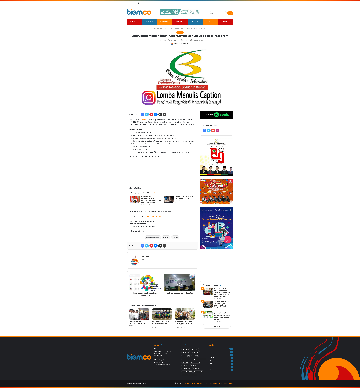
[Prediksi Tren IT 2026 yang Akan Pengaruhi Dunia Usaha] (169, 199)
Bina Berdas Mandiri (153, 237)
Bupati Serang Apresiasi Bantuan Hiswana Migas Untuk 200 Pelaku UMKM (183, 323)
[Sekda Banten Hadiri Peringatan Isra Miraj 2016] (139, 314)
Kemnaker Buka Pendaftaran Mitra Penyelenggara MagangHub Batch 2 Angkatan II (151, 199)
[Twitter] (147, 114)
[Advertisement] (162, 173)
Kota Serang (195, 362)
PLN (184, 375)
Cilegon (185, 352)
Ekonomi (186, 356)
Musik (194, 365)
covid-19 (195, 352)
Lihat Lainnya (216, 326)
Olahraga (186, 368)
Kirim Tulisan (195, 3)
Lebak (185, 365)
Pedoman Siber (205, 3)
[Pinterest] (151, 114)
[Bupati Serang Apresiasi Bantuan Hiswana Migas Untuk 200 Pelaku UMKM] (185, 314)
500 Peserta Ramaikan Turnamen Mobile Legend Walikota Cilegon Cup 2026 (222, 304)
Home (157, 28)
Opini (196, 368)
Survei (211, 370)
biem (225, 22)
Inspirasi (180, 22)
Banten (185, 349)
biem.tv (181, 3)
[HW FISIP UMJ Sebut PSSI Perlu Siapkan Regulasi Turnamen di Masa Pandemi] (162, 314)
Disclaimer (187, 3)
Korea (185, 362)
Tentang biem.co (228, 3)
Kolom (210, 22)
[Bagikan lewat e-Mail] (160, 114)
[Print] (164, 114)
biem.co (143, 119)
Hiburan (150, 22)
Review (195, 22)
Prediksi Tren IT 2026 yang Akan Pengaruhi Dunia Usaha (184, 198)
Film (195, 356)
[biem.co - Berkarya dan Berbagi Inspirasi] (139, 12)
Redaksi (213, 3)
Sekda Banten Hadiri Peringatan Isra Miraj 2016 (138, 322)
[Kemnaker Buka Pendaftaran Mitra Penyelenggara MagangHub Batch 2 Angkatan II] (135, 199)
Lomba (176, 237)
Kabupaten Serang (198, 359)
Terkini (134, 22)
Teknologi (164, 22)
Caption (166, 237)
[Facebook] (142, 114)
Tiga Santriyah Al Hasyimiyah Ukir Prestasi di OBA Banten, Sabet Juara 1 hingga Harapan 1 (222, 315)
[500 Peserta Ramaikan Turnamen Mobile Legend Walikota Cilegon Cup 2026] (208, 304)
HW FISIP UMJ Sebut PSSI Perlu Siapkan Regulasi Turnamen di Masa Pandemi (161, 323)
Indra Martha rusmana (155, 216)
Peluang (166, 28)
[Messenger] (156, 114)
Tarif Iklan (219, 3)
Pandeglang (187, 371)
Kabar (185, 359)
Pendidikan (198, 371)
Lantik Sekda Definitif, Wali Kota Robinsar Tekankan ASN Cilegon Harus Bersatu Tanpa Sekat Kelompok (222, 292)
